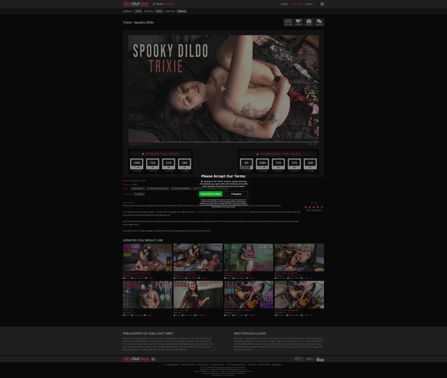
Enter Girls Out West (211, 194)
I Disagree (236, 194)
